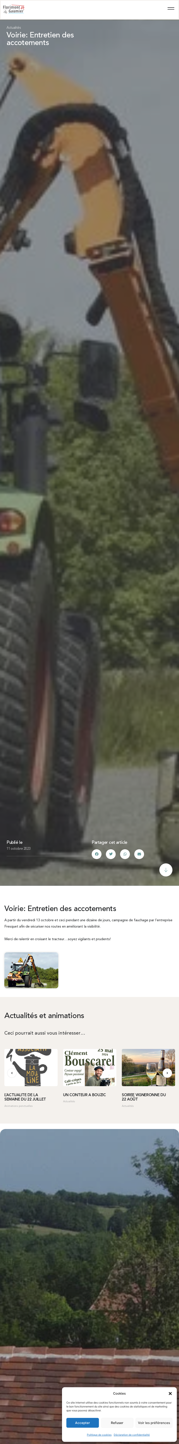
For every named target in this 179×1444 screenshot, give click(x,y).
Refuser (117, 1423)
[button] (170, 1393)
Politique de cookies (99, 1434)
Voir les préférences (154, 1423)
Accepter (82, 1423)
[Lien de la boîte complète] (31, 1080)
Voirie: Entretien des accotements (40, 39)
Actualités (14, 28)
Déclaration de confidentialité (132, 1434)
